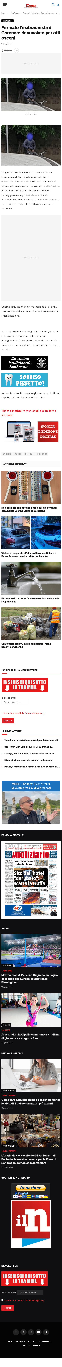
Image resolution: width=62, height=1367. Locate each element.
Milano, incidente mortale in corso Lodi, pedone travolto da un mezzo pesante (28, 761)
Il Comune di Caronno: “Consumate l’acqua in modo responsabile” (30, 600)
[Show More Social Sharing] (16, 50)
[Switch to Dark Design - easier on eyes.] (53, 4)
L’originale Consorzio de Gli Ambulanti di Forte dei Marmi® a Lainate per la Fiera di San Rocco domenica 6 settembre (28, 1159)
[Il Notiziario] (31, 4)
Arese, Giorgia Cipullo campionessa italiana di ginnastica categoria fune (30, 1036)
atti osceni (7, 453)
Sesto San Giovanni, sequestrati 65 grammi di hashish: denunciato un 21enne (27, 748)
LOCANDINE (32, 1341)
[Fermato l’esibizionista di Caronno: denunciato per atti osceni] (31, 94)
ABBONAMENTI (45, 1341)
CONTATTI (26, 1345)
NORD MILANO (7, 965)
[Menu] (5, 4)
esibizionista (42, 453)
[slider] (28, 821)
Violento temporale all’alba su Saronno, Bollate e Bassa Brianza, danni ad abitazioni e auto (28, 554)
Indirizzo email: (9, 1292)
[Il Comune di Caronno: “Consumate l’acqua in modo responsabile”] (31, 578)
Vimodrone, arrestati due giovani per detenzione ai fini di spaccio (32, 741)
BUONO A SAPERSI (9, 1090)
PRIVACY (36, 1345)
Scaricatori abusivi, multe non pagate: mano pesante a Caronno (26, 645)
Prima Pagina (7, 21)
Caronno (18, 453)
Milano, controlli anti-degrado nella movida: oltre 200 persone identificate (31, 768)
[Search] (57, 4)
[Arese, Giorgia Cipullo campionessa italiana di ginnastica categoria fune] (31, 1010)
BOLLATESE (6, 1025)
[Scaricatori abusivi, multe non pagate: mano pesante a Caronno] (31, 623)
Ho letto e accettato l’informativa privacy (24, 712)
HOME (10, 1341)
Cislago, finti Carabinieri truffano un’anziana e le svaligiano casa (29, 755)
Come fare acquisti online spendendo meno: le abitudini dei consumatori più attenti (30, 1101)
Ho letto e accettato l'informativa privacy (24, 1300)
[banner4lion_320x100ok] (24, 363)
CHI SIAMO (20, 1341)
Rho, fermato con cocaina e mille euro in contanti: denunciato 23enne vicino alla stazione (29, 509)
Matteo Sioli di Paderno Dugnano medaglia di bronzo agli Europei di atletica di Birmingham (29, 978)
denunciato (29, 453)
